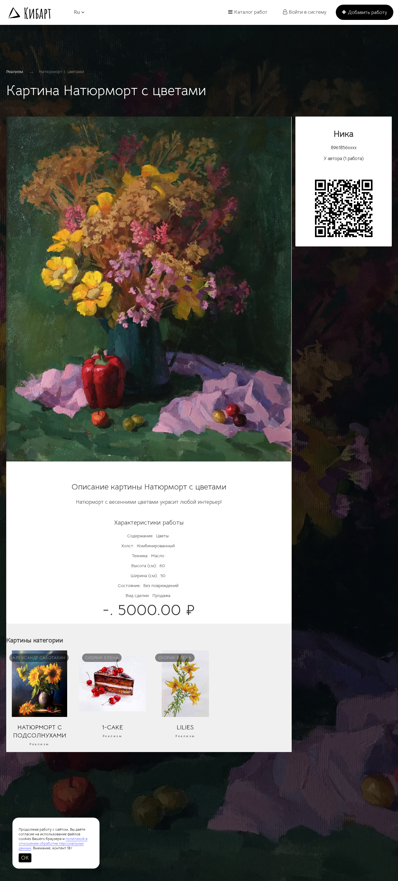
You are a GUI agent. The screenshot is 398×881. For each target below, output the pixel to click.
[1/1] (149, 292)
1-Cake (112, 727)
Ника (344, 133)
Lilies (185, 727)
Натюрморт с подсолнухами (39, 731)
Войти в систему (307, 12)
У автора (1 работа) (343, 158)
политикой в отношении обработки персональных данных (53, 843)
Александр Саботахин (39, 657)
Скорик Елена (101, 657)
